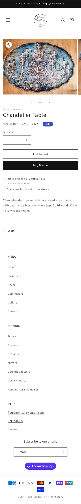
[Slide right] (49, 102)
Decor (11, 285)
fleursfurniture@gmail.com (26, 412)
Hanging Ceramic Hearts (23, 389)
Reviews (13, 429)
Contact (13, 311)
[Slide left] (32, 102)
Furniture (14, 276)
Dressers (13, 354)
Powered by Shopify (53, 496)
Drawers (13, 345)
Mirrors (12, 363)
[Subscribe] (63, 452)
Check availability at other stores (28, 189)
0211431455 (15, 421)
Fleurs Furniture (34, 496)
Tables (12, 336)
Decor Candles (17, 380)
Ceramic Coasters (19, 371)
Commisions (16, 293)
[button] (8, 20)
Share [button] (11, 230)
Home (11, 267)
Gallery (12, 302)
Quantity (8, 132)
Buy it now (40, 165)
